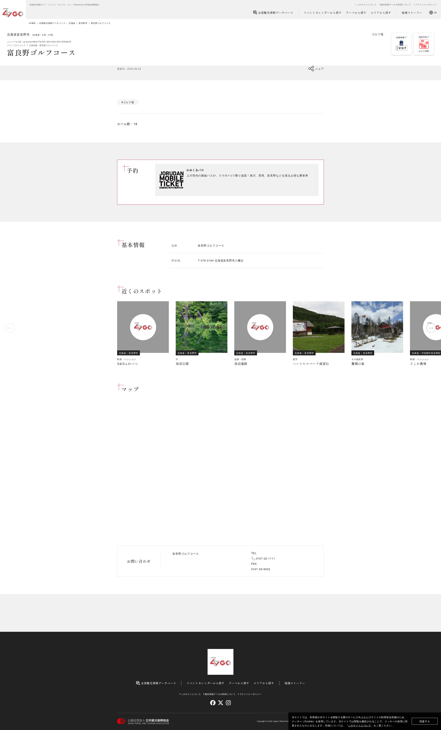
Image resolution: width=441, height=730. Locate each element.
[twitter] (221, 703)
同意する (424, 721)
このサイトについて (359, 725)
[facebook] (213, 703)
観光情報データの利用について (395, 4)
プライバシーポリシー (426, 4)
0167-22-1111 (265, 558)
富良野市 (83, 23)
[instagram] (228, 703)
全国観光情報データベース (275, 12)
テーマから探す (356, 12)
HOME (32, 23)
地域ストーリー (412, 12)
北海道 (72, 23)
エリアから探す (381, 12)
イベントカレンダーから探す (323, 12)
